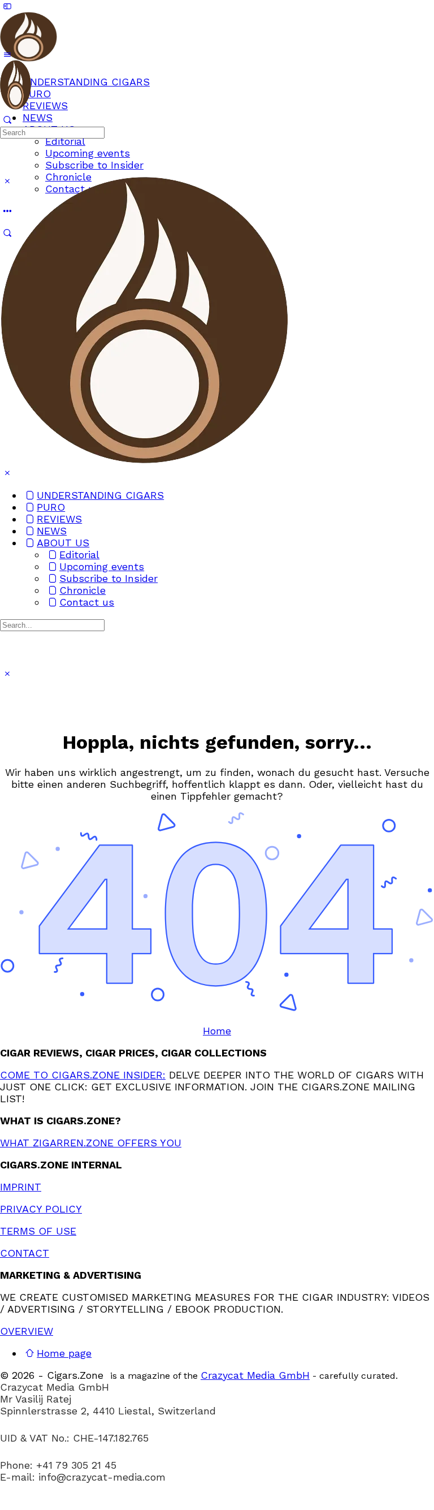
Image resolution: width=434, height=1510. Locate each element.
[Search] (7, 120)
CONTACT (24, 1253)
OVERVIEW (26, 1331)
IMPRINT (20, 1187)
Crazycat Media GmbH (255, 1375)
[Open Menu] (7, 55)
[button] (217, 1504)
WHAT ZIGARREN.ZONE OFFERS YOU (90, 1143)
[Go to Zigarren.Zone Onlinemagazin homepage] (28, 56)
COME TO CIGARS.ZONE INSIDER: (83, 1075)
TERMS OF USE (38, 1231)
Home (217, 1031)
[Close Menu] (7, 473)
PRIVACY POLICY (41, 1209)
